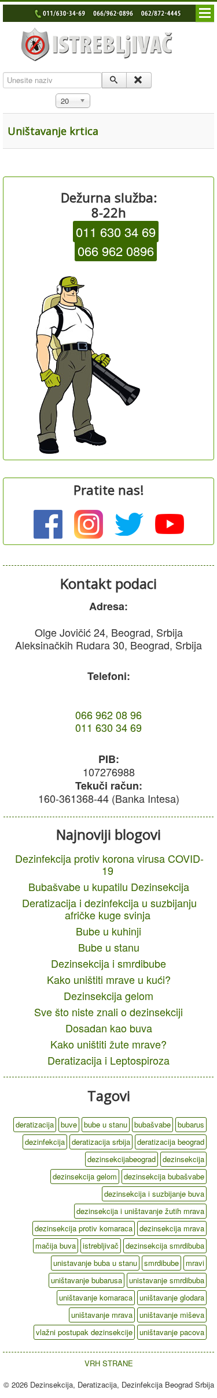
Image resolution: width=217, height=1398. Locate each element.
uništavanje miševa (171, 1314)
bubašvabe (152, 1124)
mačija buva (55, 1245)
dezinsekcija (183, 1158)
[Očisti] (138, 80)
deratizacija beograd (170, 1141)
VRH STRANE (108, 1363)
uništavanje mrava (102, 1314)
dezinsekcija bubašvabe (164, 1176)
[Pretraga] (114, 80)
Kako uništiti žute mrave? (108, 1043)
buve (69, 1124)
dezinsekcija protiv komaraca (84, 1228)
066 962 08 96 (108, 714)
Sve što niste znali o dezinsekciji (108, 1011)
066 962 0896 (116, 251)
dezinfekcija (45, 1141)
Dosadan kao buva (108, 1027)
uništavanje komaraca (96, 1297)
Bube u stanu (108, 946)
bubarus (191, 1124)
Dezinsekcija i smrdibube (108, 963)
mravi (195, 1262)
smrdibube (161, 1262)
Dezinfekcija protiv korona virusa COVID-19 (109, 864)
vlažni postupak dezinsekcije (84, 1331)
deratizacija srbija (101, 1141)
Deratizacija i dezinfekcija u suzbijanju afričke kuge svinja (109, 908)
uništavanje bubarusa (86, 1280)
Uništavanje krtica (53, 131)
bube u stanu (105, 1124)
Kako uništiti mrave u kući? (109, 979)
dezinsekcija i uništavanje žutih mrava (140, 1210)
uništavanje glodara (171, 1297)
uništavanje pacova (171, 1331)
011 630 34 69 (116, 231)
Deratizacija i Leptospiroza (108, 1060)
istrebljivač (101, 1245)
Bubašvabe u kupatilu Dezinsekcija (108, 886)
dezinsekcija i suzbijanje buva (154, 1193)
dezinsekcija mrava (171, 1228)
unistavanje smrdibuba (166, 1280)
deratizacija (35, 1124)
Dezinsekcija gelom (108, 995)
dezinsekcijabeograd (121, 1158)
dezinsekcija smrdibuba (165, 1245)
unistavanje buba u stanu (95, 1262)
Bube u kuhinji (108, 930)
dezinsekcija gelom (85, 1176)
